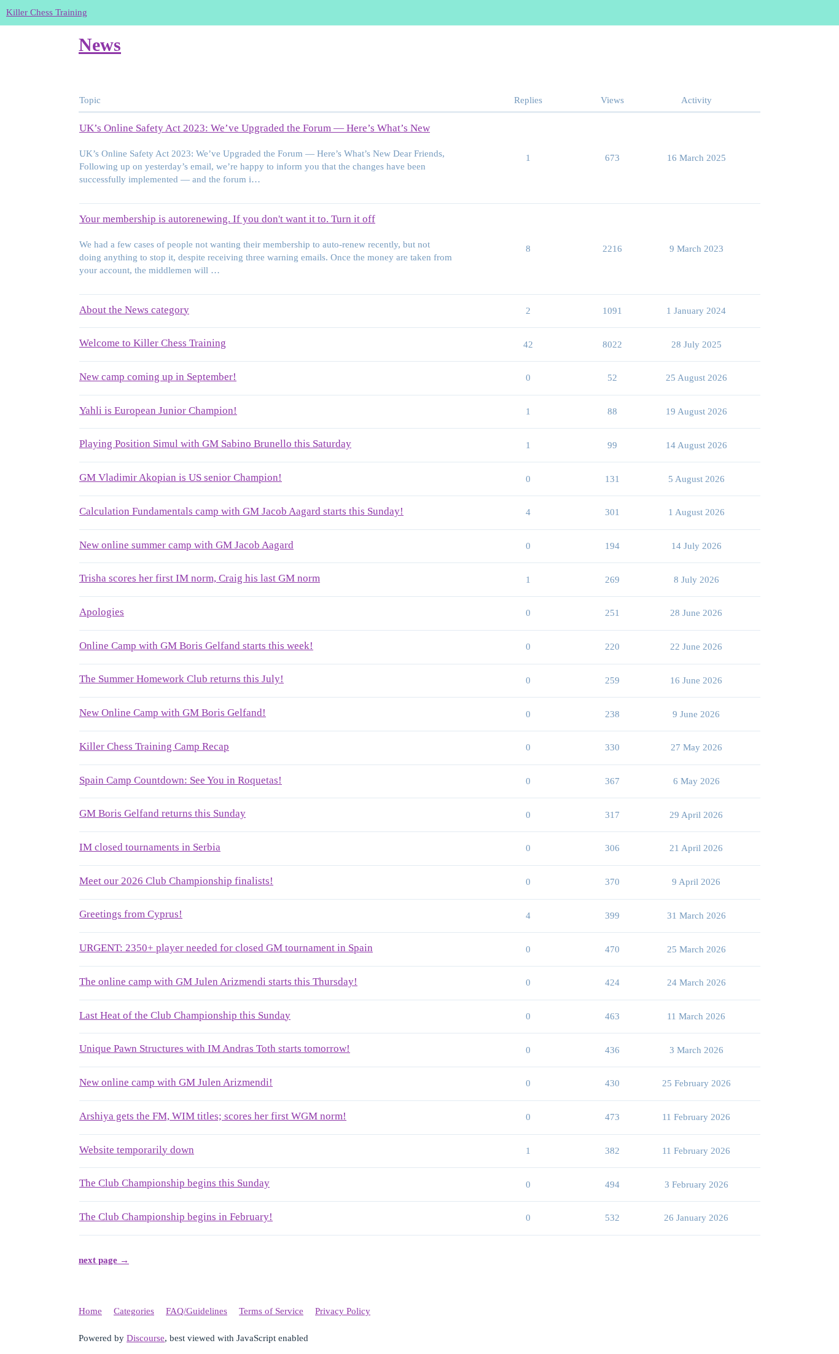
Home (90, 1311)
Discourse (146, 1338)
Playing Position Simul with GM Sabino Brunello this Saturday (215, 443)
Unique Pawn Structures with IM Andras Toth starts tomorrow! (214, 1048)
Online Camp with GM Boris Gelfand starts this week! (196, 646)
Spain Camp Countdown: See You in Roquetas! (180, 780)
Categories (134, 1311)
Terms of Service (271, 1311)
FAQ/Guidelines (196, 1311)
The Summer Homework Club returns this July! (181, 679)
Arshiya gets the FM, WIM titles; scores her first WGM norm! (212, 1116)
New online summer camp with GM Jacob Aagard (186, 545)
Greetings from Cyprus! (130, 914)
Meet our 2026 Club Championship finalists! (176, 881)
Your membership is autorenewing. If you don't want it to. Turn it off (227, 219)
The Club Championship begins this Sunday (174, 1183)
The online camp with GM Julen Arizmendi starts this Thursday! (218, 981)
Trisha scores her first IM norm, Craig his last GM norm (199, 578)
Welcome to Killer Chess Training (152, 343)
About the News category (134, 310)
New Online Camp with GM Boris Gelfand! (172, 712)
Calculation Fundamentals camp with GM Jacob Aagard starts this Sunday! (241, 511)
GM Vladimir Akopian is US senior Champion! (180, 477)
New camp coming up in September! (157, 377)
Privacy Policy (342, 1311)
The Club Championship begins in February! (176, 1217)
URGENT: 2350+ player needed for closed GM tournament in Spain (226, 948)
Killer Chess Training (46, 12)
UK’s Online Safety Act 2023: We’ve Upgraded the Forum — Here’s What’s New (254, 128)
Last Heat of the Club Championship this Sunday (185, 1015)
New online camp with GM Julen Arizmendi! (176, 1082)
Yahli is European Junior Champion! (158, 410)
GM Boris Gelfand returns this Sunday (162, 813)
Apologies (101, 612)
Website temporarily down (136, 1150)
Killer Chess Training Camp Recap (154, 746)
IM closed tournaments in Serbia (149, 847)
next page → (104, 1260)
